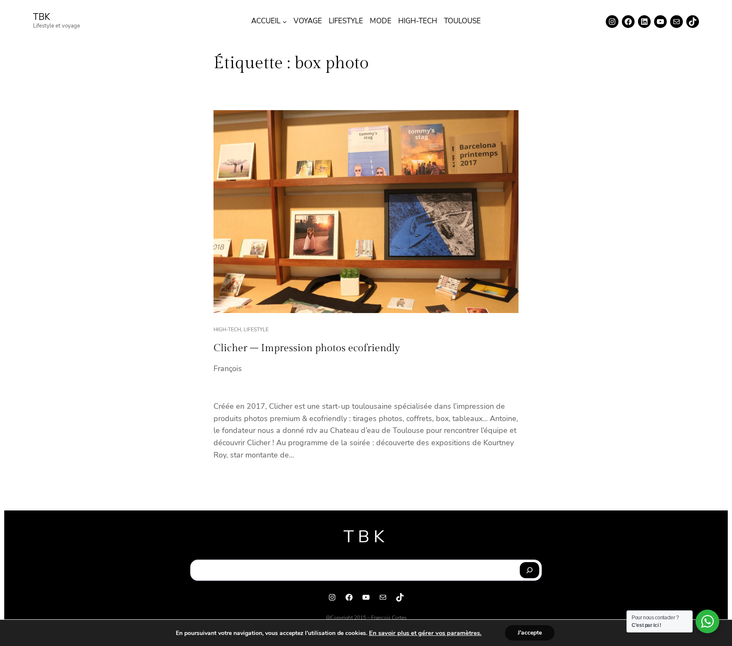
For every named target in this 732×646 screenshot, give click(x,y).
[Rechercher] (530, 570)
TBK (41, 17)
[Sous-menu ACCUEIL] (285, 21)
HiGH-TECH (227, 329)
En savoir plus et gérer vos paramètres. (425, 633)
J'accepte (530, 633)
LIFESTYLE (256, 329)
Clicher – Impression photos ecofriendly (307, 348)
